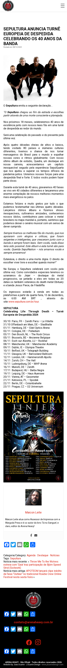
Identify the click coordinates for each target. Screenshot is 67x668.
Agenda (31, 555)
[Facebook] (31, 535)
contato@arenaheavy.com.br (33, 622)
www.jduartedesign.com (52, 664)
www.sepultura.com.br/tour (23, 301)
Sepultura (15, 558)
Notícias (55, 555)
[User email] (35, 535)
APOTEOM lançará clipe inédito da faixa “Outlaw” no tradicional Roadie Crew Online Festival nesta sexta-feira (32, 574)
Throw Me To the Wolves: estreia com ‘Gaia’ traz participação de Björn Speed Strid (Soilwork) (32, 564)
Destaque (42, 555)
